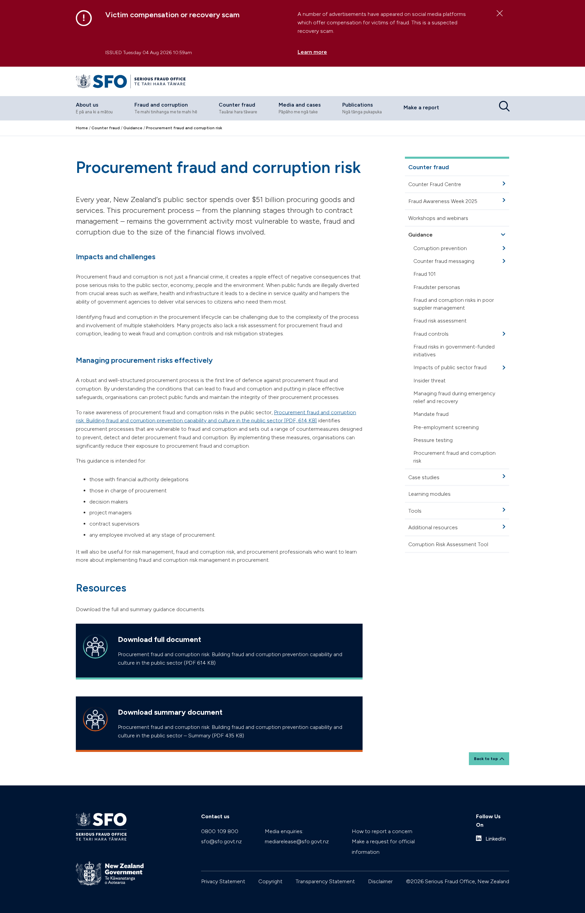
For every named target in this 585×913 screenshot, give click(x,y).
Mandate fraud (431, 414)
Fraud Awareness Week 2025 (442, 201)
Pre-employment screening (446, 427)
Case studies (423, 477)
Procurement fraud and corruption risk (454, 457)
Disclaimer (380, 881)
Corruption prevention (440, 248)
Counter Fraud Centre (434, 184)
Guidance (420, 235)
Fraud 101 (424, 274)
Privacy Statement (223, 881)
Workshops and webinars (438, 218)
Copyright (270, 881)
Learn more (312, 52)
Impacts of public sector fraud (449, 367)
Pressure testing (433, 440)
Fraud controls (431, 334)
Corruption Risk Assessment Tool (448, 544)
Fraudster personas (436, 287)
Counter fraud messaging (443, 261)
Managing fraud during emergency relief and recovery (454, 397)
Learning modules (429, 494)
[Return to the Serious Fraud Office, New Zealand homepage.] (131, 81)
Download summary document (170, 712)
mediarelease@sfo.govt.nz (297, 841)
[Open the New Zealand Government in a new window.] (110, 873)
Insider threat (429, 380)
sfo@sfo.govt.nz (221, 841)
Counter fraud (428, 167)
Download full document (159, 639)
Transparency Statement (325, 881)
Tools (414, 511)
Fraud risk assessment (440, 321)
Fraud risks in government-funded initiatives (454, 350)
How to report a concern (382, 831)
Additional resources (433, 528)
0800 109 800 (219, 831)
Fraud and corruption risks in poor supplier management (453, 304)
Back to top (486, 758)
